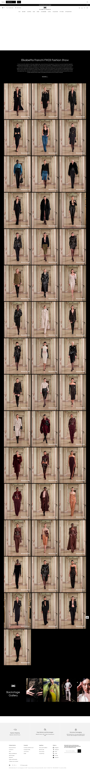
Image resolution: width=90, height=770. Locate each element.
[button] (54, 384)
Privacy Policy (66, 390)
